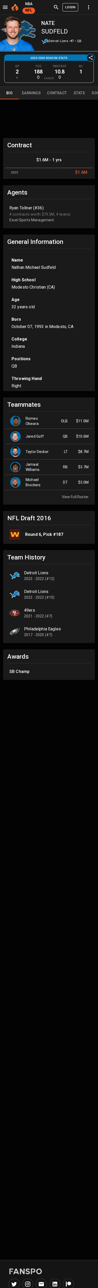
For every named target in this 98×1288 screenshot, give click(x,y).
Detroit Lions (58, 41)
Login (70, 7)
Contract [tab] (57, 93)
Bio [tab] (9, 93)
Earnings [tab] (31, 93)
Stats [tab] (79, 93)
